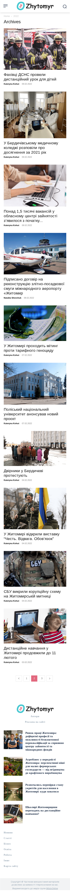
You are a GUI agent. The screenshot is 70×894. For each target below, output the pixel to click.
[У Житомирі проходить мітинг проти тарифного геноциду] (35, 323)
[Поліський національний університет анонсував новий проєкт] (35, 383)
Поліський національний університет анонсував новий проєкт (31, 414)
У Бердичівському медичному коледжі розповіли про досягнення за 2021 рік (31, 147)
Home (7, 16)
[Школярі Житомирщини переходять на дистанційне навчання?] (13, 814)
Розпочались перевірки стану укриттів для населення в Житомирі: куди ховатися (44, 788)
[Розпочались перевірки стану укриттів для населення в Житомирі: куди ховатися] (13, 791)
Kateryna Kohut (11, 84)
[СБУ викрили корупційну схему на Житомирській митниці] (35, 569)
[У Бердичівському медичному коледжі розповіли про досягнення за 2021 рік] (35, 115)
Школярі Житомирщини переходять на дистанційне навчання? (42, 810)
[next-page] (49, 678)
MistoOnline (52, 888)
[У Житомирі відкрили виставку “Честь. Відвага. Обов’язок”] (35, 508)
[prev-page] (19, 678)
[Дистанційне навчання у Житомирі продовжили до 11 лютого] (35, 625)
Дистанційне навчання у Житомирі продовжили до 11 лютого (30, 653)
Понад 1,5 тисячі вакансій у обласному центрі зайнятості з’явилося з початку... (30, 216)
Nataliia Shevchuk (12, 298)
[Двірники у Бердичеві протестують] (35, 448)
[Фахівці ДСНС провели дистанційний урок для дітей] (35, 49)
